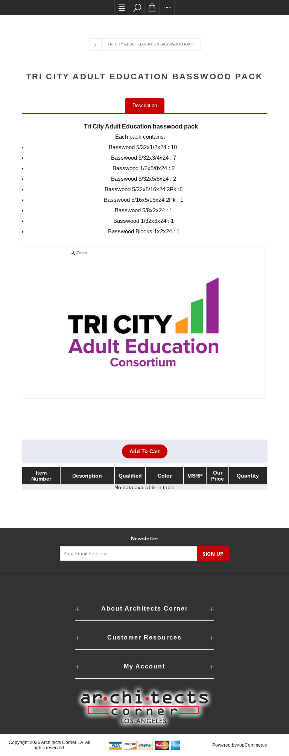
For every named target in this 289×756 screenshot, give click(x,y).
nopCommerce (252, 745)
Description (144, 105)
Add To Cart (144, 451)
